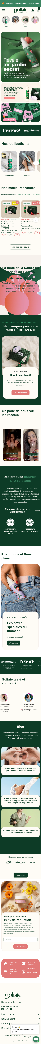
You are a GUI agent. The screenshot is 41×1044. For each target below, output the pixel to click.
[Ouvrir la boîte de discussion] (36, 1039)
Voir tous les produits (20, 247)
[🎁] (20, 112)
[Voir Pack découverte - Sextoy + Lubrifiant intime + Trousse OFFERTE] (10, 218)
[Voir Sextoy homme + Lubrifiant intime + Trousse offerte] (30, 218)
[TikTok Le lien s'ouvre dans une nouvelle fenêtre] (6, 1009)
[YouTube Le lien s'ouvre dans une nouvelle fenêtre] (11, 1009)
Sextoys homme (24, 194)
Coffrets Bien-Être (8, 194)
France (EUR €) (12, 1035)
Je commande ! (20, 393)
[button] (36, 163)
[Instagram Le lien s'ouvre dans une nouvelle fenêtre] (2, 1009)
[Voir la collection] (20, 57)
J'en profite (13, 643)
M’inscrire (20, 946)
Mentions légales (11, 1041)
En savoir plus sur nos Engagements (17, 510)
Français (29, 1036)
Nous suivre (20, 875)
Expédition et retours (28, 1041)
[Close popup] (37, 1026)
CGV (19, 1041)
